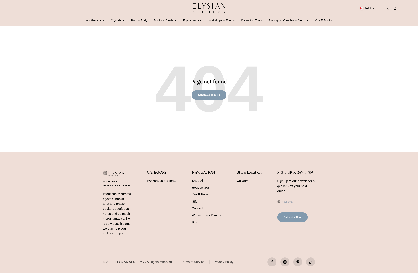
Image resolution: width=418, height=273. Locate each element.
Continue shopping (209, 95)
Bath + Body (139, 20)
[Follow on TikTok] (310, 262)
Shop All (197, 180)
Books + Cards (163, 20)
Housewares (201, 187)
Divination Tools (251, 20)
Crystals (116, 20)
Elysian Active (192, 20)
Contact (197, 208)
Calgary (242, 180)
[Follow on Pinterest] (298, 262)
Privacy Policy (223, 262)
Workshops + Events (221, 20)
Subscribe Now (292, 217)
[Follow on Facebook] (272, 262)
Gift (194, 201)
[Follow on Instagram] (285, 262)
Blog (195, 222)
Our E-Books (323, 20)
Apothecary (93, 20)
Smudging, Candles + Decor (286, 20)
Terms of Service (193, 262)
